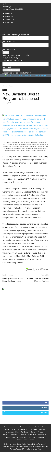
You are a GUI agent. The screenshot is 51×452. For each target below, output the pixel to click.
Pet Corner (25, 432)
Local (11, 86)
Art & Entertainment (11, 427)
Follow (44, 408)
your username (8, 41)
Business (23, 427)
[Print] (33, 108)
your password (8, 49)
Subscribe (9, 22)
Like (45, 402)
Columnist (32, 427)
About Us (9, 13)
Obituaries (33, 429)
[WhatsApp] (22, 108)
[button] (4, 80)
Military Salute (22, 429)
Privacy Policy (10, 437)
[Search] (47, 80)
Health (7, 429)
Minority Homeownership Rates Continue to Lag (12, 279)
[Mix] (39, 108)
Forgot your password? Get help (15, 55)
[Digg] (44, 108)
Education (41, 427)
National (41, 437)
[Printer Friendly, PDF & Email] (37, 269)
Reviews (6, 435)
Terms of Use (21, 437)
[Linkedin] (27, 108)
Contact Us (9, 19)
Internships (42, 435)
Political (40, 432)
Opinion (42, 429)
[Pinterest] (16, 108)
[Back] (3, 29)
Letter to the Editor (12, 432)
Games (31, 440)
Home (4, 86)
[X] (7, 27)
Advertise (9, 16)
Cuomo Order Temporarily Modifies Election (38, 279)
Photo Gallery (21, 440)
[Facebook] (3, 27)
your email (6, 67)
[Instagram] (5, 27)
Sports (33, 432)
